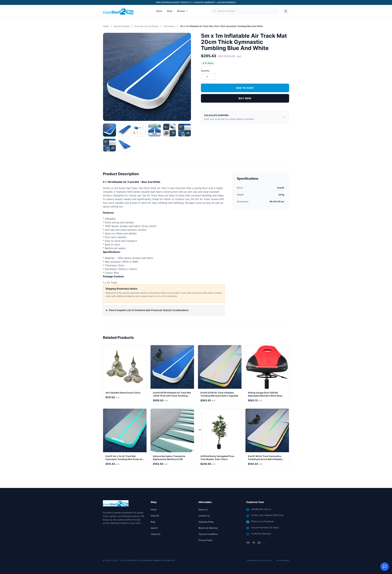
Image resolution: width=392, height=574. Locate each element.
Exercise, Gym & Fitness (147, 26)
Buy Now (245, 98)
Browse (181, 11)
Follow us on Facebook (262, 521)
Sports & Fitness (122, 26)
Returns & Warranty (208, 528)
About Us (203, 509)
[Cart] (285, 11)
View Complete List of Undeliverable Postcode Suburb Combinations (149, 310)
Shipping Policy (206, 521)
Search (154, 528)
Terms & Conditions (208, 534)
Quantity (205, 70)
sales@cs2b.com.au (261, 509)
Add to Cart (245, 87)
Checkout (155, 534)
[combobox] (245, 11)
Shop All (155, 515)
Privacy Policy (205, 540)
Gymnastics (169, 26)
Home (159, 11)
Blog (153, 521)
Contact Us (204, 515)
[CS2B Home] (118, 11)
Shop (169, 11)
